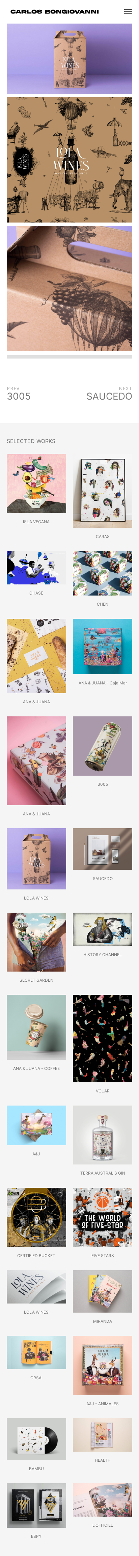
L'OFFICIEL (102, 1525)
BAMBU (36, 1468)
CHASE (36, 593)
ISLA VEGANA (36, 521)
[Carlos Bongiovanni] (56, 12)
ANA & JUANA (36, 701)
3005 (103, 784)
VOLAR (103, 1090)
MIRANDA (102, 1321)
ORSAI (36, 1377)
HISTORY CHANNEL (102, 954)
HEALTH (103, 1460)
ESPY (36, 1536)
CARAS (103, 536)
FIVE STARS (102, 1255)
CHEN (102, 604)
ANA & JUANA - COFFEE (36, 1068)
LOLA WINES (36, 898)
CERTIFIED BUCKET (36, 1255)
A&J (36, 1153)
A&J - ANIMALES (102, 1403)
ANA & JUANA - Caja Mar (103, 682)
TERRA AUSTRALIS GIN (102, 1173)
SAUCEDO (103, 878)
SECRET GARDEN (36, 980)
